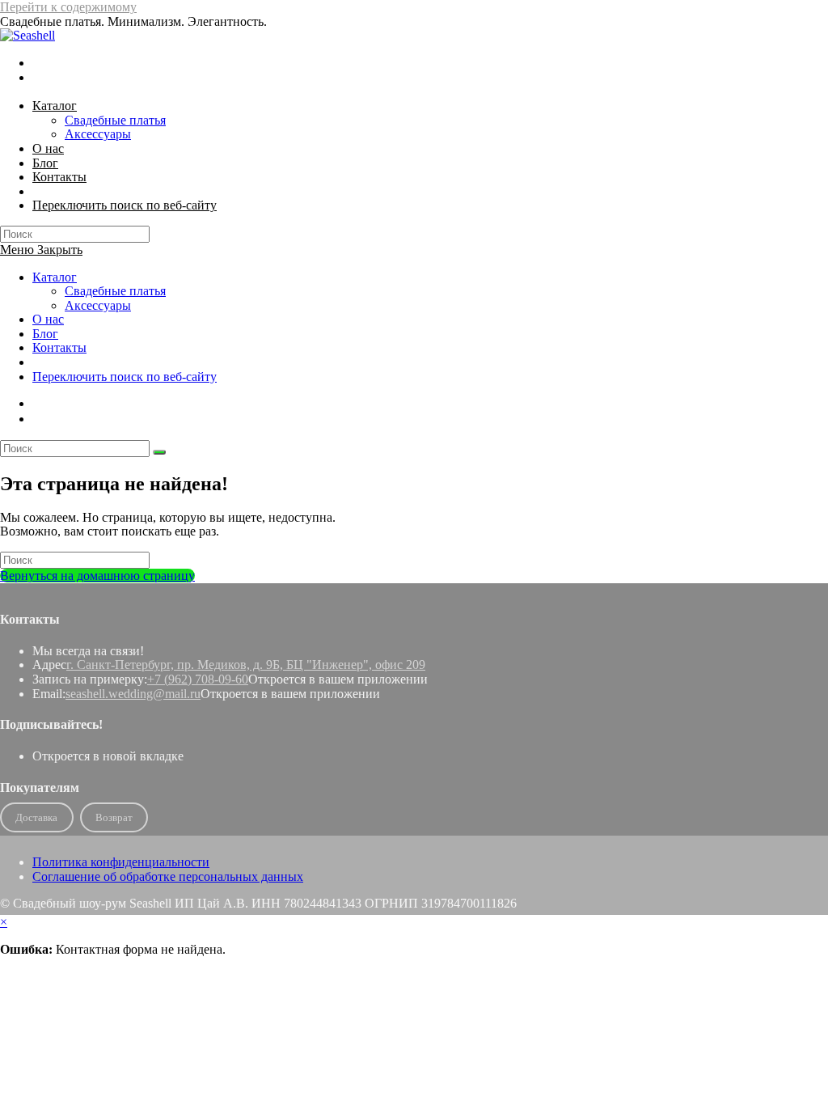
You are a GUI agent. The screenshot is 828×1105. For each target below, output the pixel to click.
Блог (45, 334)
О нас (48, 319)
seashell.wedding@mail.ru (133, 694)
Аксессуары (98, 305)
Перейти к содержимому (68, 7)
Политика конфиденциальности (120, 862)
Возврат (114, 817)
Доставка (36, 817)
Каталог (54, 277)
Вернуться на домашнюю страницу (97, 575)
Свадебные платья (115, 291)
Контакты (59, 347)
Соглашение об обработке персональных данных (167, 876)
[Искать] (159, 452)
